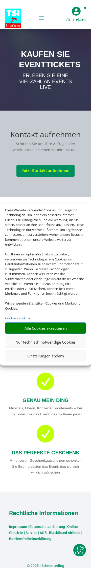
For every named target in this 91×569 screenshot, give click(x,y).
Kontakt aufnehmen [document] (45, 135)
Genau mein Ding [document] (45, 400)
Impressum (18, 527)
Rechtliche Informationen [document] (43, 513)
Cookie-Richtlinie (17, 318)
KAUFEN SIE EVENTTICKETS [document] (45, 59)
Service (31, 533)
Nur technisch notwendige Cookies (45, 342)
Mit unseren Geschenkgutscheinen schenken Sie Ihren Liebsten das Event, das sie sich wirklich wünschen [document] (46, 466)
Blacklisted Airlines (64, 533)
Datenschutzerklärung (47, 527)
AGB (43, 533)
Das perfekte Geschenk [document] (45, 452)
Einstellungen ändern (45, 355)
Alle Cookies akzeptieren (46, 328)
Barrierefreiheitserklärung (30, 539)
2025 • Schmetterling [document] (47, 566)
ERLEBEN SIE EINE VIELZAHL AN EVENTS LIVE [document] (45, 81)
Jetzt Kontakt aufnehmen (45, 171)
